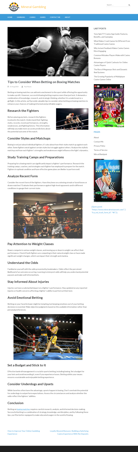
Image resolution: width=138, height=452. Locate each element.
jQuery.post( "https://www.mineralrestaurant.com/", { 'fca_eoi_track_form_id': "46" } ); (109, 209)
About (67, 17)
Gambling (21, 17)
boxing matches (23, 409)
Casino (32, 17)
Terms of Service (100, 150)
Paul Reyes (27, 86)
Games (42, 17)
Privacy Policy (99, 146)
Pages (97, 132)
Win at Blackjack (100, 154)
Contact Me (55, 17)
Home (10, 17)
